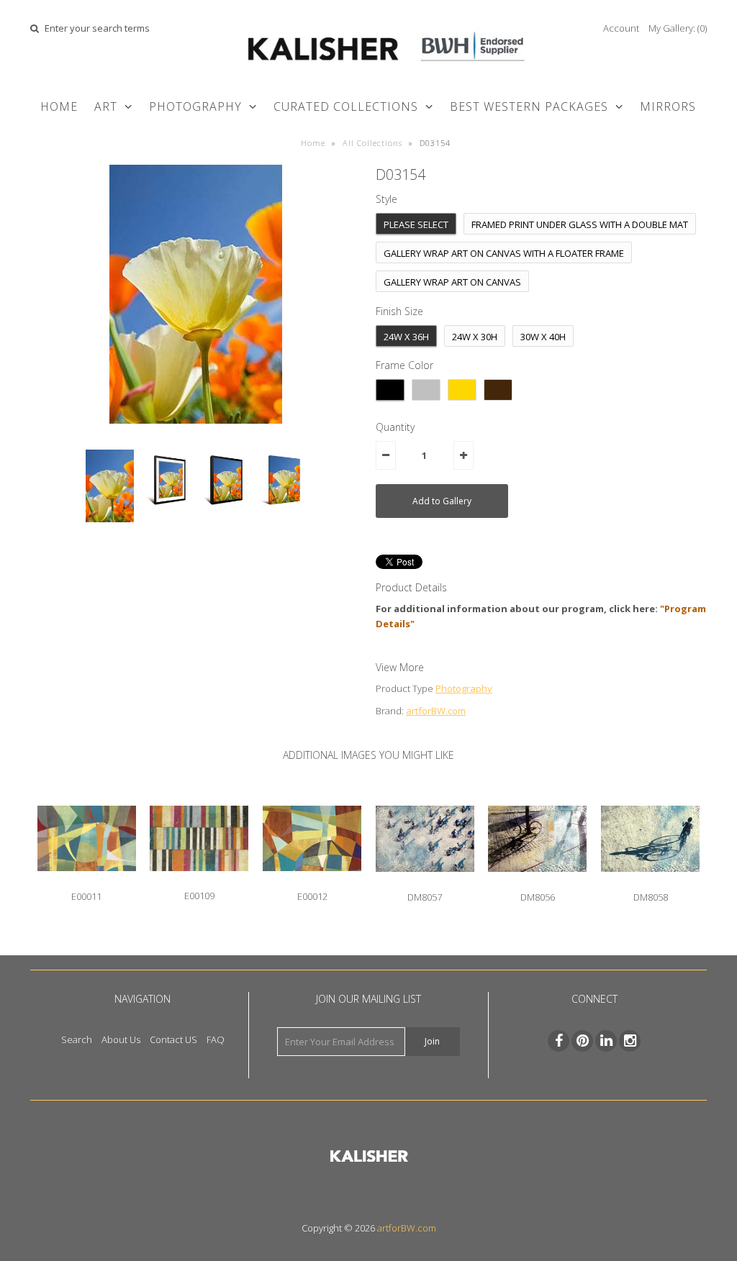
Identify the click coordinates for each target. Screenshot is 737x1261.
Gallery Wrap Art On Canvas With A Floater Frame (504, 253)
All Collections (372, 142)
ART (105, 106)
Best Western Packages (529, 106)
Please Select (416, 224)
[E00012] (312, 881)
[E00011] (86, 881)
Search (76, 1039)
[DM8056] (537, 882)
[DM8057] (425, 882)
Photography (463, 688)
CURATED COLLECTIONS (345, 106)
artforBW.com (436, 710)
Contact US (173, 1039)
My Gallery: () (677, 28)
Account (621, 28)
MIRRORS (668, 106)
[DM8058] (650, 882)
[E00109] (199, 881)
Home (59, 106)
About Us (120, 1039)
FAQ (216, 1039)
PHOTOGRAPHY (195, 106)
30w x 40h (543, 336)
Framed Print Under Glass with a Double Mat (579, 224)
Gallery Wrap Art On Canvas (452, 282)
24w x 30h (474, 336)
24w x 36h (406, 336)
